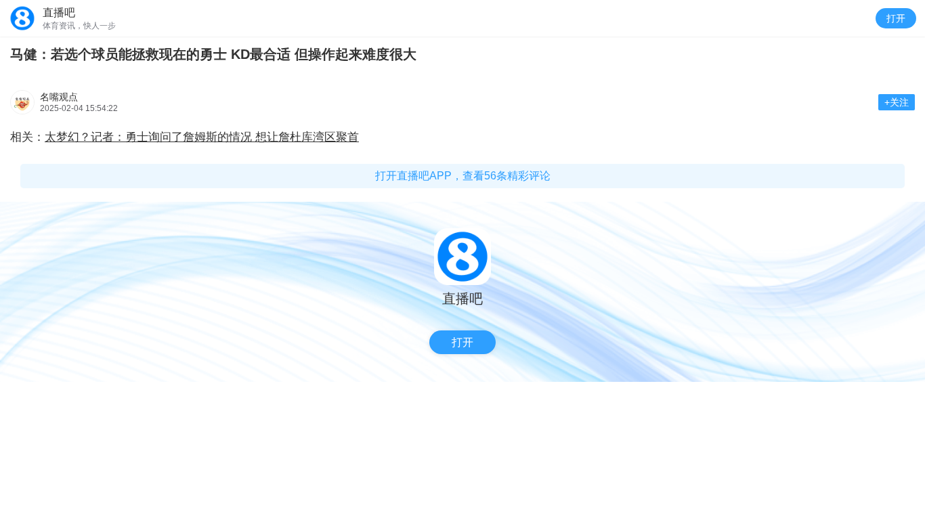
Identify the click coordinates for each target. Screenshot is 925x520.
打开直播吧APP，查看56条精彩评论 (463, 175)
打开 (895, 18)
